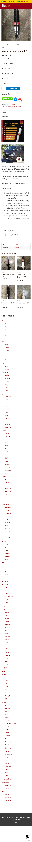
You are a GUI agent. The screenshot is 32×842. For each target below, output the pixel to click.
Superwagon (9, 766)
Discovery (8, 507)
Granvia (7, 739)
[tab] (16, 112)
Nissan (3, 609)
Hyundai (4, 477)
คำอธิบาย (4, 112)
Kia (2, 501)
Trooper (7, 498)
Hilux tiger (8, 745)
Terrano (7, 655)
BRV (6, 439)
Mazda (3, 541)
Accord (7, 433)
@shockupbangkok (9, 1)
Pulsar (7, 640)
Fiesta (7, 409)
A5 (5, 329)
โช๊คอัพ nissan (11, 106)
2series (7, 347)
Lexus (3, 517)
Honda (3, 431)
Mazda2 (7, 550)
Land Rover (5, 504)
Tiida (6, 658)
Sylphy (7, 649)
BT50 (6, 544)
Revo (6, 760)
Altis (6, 711)
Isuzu (3, 486)
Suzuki (3, 678)
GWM (3, 421)
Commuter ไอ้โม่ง (10, 723)
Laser (6, 415)
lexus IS (7, 529)
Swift (6, 690)
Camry (7, 717)
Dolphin (7, 369)
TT (5, 338)
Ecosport (8, 396)
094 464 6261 (23, 1)
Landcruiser (8, 754)
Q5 (6, 335)
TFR (6, 495)
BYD (2, 363)
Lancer (7, 590)
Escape (7, 400)
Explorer (7, 406)
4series (7, 354)
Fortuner (7, 736)
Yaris (6, 775)
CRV (6, 449)
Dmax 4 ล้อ (8, 491)
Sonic (6, 387)
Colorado (7, 378)
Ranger (7, 418)
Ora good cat (9, 427)
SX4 (6, 693)
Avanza (7, 714)
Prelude (7, 467)
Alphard (7, 708)
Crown (7, 729)
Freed (6, 455)
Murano (7, 624)
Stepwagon (8, 470)
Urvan (7, 661)
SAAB (3, 671)
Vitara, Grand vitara (11, 696)
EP (5, 565)
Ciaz (6, 683)
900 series (8, 800)
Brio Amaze (8, 436)
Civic (6, 446)
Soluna (7, 763)
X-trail (6, 664)
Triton (6, 602)
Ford (2, 394)
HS (6, 572)
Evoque (7, 510)
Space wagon (9, 596)
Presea (7, 633)
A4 (5, 326)
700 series (8, 797)
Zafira (6, 390)
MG (2, 563)
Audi (2, 320)
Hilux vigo (8, 748)
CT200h (7, 519)
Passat (7, 788)
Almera (7, 612)
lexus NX (7, 535)
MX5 (6, 559)
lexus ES (7, 522)
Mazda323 (8, 556)
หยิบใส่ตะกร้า (13, 88)
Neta (3, 606)
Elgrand (7, 621)
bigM (6, 615)
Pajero (7, 593)
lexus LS (7, 532)
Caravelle (8, 785)
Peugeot (4, 667)
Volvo (3, 791)
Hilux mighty (9, 742)
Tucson (7, 482)
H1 (5, 479)
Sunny (7, 646)
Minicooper (5, 581)
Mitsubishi (4, 584)
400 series (8, 794)
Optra (6, 384)
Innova (7, 751)
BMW (3, 342)
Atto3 (6, 366)
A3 (5, 323)
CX (6, 547)
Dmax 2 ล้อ (8, 488)
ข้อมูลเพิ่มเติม (5, 116)
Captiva (7, 375)
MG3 (6, 575)
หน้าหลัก (3, 45)
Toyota (3, 702)
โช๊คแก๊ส (16, 244)
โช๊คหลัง (16, 248)
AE (5, 705)
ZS (5, 578)
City (6, 442)
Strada (7, 599)
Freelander (8, 513)
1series (7, 344)
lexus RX (7, 538)
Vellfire (7, 769)
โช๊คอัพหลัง (19, 106)
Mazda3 (7, 553)
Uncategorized (6, 779)
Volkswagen (5, 782)
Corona (7, 726)
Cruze (7, 381)
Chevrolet (4, 372)
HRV (6, 458)
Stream (7, 473)
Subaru (3, 674)
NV (6, 630)
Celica (7, 720)
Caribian (7, 680)
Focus (7, 412)
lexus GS (7, 525)
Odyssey (7, 464)
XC (6, 809)
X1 (5, 360)
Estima (7, 732)
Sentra (7, 643)
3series (7, 351)
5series (7, 357)
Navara (7, 627)
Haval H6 (7, 424)
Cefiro (7, 618)
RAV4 (6, 757)
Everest (7, 403)
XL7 (6, 699)
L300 (6, 587)
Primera (7, 636)
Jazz (6, 461)
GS (6, 568)
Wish (6, 772)
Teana (7, 652)
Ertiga (6, 686)
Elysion (7, 452)
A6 (5, 332)
